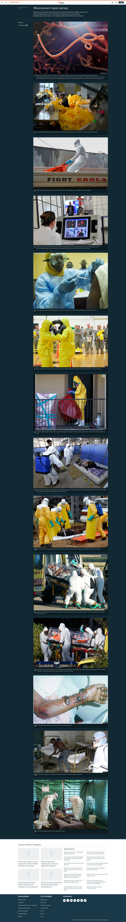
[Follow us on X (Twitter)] (67, 900)
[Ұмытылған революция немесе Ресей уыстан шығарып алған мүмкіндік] (28, 875)
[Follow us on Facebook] (64, 900)
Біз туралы (21, 902)
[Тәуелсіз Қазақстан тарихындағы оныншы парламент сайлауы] (51, 854)
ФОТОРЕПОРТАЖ (14, 2)
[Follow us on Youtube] (71, 900)
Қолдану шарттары (23, 911)
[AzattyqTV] (112, 2)
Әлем (42, 916)
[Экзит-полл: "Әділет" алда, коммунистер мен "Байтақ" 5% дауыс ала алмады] (28, 854)
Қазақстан (43, 902)
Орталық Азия (44, 908)
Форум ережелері (22, 913)
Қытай (42, 913)
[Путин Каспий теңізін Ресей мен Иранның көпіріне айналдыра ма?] (51, 875)
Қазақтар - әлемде (45, 905)
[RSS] (81, 900)
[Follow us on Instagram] (74, 900)
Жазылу (20, 916)
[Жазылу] (85, 900)
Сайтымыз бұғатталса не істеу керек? (27, 905)
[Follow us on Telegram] (78, 900)
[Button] (20, 23)
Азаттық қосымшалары (24, 908)
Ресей (42, 911)
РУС (117, 2)
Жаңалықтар (44, 899)
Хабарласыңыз (22, 899)
